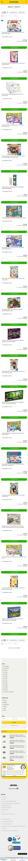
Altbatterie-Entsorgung (7, 807)
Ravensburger (6, 704)
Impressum (4, 797)
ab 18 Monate (6, 668)
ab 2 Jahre (5, 670)
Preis (3, 716)
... (12, 15)
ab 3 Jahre (5, 672)
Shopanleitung (5, 809)
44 (14, 15)
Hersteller (5, 698)
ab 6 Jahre (5, 678)
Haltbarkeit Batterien (6, 805)
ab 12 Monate (6, 666)
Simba (4, 708)
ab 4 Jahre (5, 674)
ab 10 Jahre (5, 686)
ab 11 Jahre (5, 688)
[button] (2, 12)
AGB (3, 811)
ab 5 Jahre (5, 676)
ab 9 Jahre (5, 684)
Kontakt (3, 799)
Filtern (14, 722)
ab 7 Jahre (5, 680)
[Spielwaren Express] (14, 2)
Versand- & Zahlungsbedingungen (9, 801)
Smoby (4, 710)
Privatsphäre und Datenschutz (8, 814)
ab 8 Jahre (5, 682)
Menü (2, 2)
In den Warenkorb (14, 47)
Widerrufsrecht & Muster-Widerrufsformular (11, 803)
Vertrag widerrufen (22, 853)
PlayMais (5, 702)
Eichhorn (5, 700)
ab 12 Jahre (5, 689)
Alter (3, 663)
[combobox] (13, 12)
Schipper (5, 706)
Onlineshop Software (9, 857)
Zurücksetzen (14, 725)
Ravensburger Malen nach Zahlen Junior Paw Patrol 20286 (14, 217)
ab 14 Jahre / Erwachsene (8, 691)
